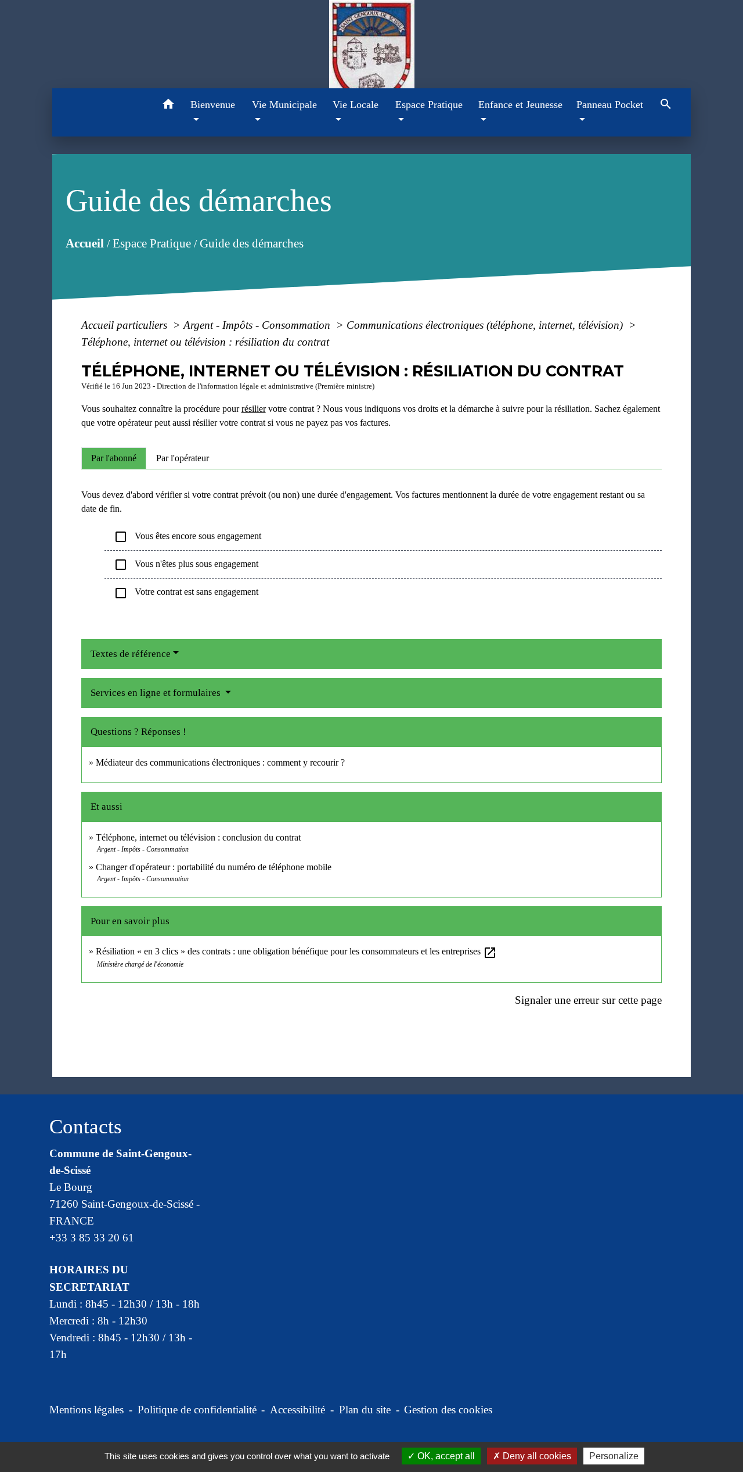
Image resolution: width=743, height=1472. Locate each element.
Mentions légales (86, 1409)
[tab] (113, 458)
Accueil (84, 243)
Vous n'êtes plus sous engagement (186, 565)
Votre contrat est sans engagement (186, 593)
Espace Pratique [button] (429, 104)
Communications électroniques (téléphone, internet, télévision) (486, 325)
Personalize (614, 1456)
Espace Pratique (151, 243)
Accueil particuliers (125, 325)
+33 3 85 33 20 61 (91, 1238)
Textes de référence (131, 653)
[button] (168, 106)
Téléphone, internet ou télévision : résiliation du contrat (205, 342)
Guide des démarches (251, 243)
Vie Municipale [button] (284, 104)
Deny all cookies (535, 1456)
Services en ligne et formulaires (157, 692)
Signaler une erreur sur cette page (588, 1000)
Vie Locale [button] (355, 104)
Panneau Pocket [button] (609, 104)
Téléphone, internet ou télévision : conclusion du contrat (198, 837)
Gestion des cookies (448, 1409)
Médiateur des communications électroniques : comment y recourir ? (220, 762)
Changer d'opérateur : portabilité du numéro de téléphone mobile (213, 867)
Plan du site (365, 1409)
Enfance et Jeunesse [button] (520, 104)
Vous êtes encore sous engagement (187, 537)
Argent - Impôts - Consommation (258, 325)
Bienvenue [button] (212, 104)
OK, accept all (445, 1456)
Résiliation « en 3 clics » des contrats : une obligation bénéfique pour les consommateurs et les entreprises (296, 951)
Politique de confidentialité (197, 1409)
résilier (253, 409)
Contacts (85, 1126)
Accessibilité (297, 1409)
